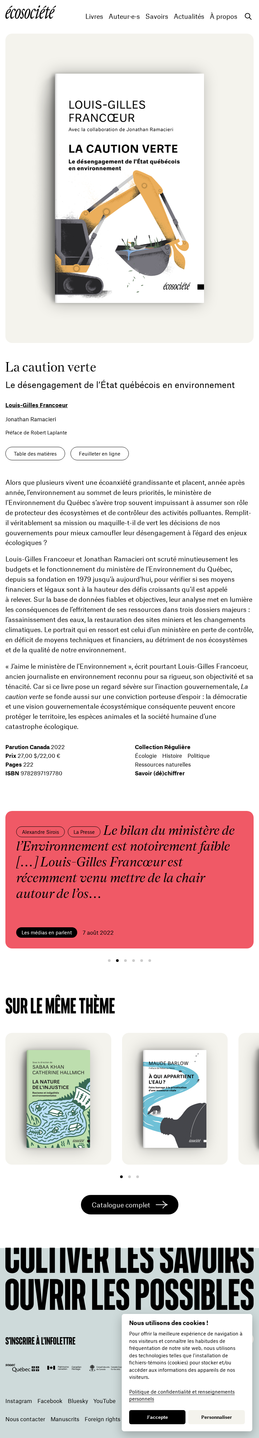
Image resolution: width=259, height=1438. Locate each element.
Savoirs (156, 16)
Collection (163, 746)
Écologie (146, 755)
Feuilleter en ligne (99, 454)
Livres (94, 16)
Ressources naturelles (163, 764)
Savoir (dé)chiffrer (160, 773)
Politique (199, 755)
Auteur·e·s (124, 16)
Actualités (189, 16)
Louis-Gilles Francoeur (36, 404)
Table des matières (35, 454)
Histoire (172, 755)
